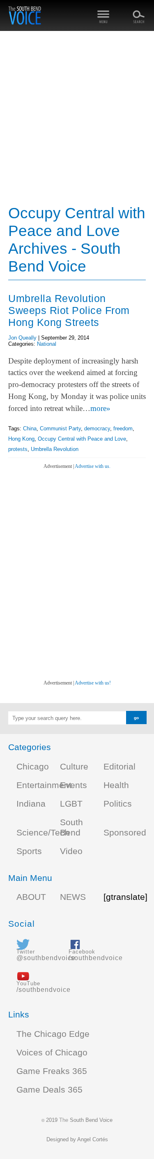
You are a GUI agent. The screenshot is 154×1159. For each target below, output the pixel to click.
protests (18, 449)
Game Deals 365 (49, 1090)
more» (100, 408)
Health (116, 785)
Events (73, 785)
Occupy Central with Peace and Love (82, 439)
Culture (74, 767)
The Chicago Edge (53, 1034)
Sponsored (124, 833)
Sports (29, 851)
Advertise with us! (93, 682)
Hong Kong (21, 439)
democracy (97, 428)
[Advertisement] (77, 118)
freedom (123, 428)
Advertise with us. (92, 466)
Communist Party (60, 428)
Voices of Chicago (51, 1052)
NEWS (73, 897)
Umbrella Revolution (54, 449)
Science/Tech (42, 833)
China (30, 428)
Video (71, 851)
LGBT (71, 804)
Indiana (31, 804)
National (46, 344)
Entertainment (43, 785)
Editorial (119, 767)
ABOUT (31, 897)
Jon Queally (22, 338)
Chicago (32, 767)
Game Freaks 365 (51, 1071)
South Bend (71, 827)
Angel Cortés (92, 1139)
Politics (117, 804)
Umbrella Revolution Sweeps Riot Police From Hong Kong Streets (69, 310)
